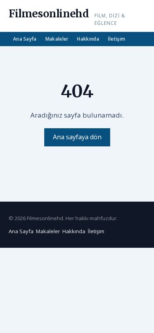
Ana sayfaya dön (77, 137)
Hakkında (88, 39)
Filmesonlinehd (49, 13)
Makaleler (57, 39)
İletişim (116, 39)
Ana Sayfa (25, 39)
